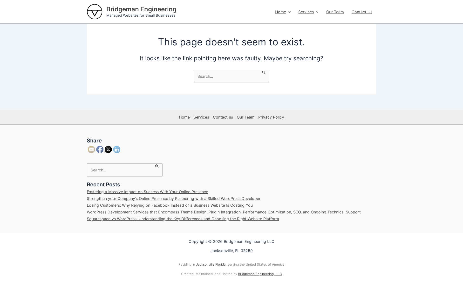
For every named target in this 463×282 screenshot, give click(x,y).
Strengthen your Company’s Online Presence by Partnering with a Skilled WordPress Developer (173, 198)
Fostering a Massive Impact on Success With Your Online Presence (147, 191)
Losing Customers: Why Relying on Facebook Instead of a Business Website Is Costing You (170, 205)
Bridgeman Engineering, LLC (260, 274)
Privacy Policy (271, 117)
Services (306, 11)
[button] (288, 12)
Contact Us (362, 11)
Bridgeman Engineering (141, 9)
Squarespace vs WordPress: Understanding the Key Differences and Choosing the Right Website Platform (183, 218)
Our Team (335, 11)
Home (280, 11)
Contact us (223, 117)
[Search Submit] (264, 72)
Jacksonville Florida (211, 264)
